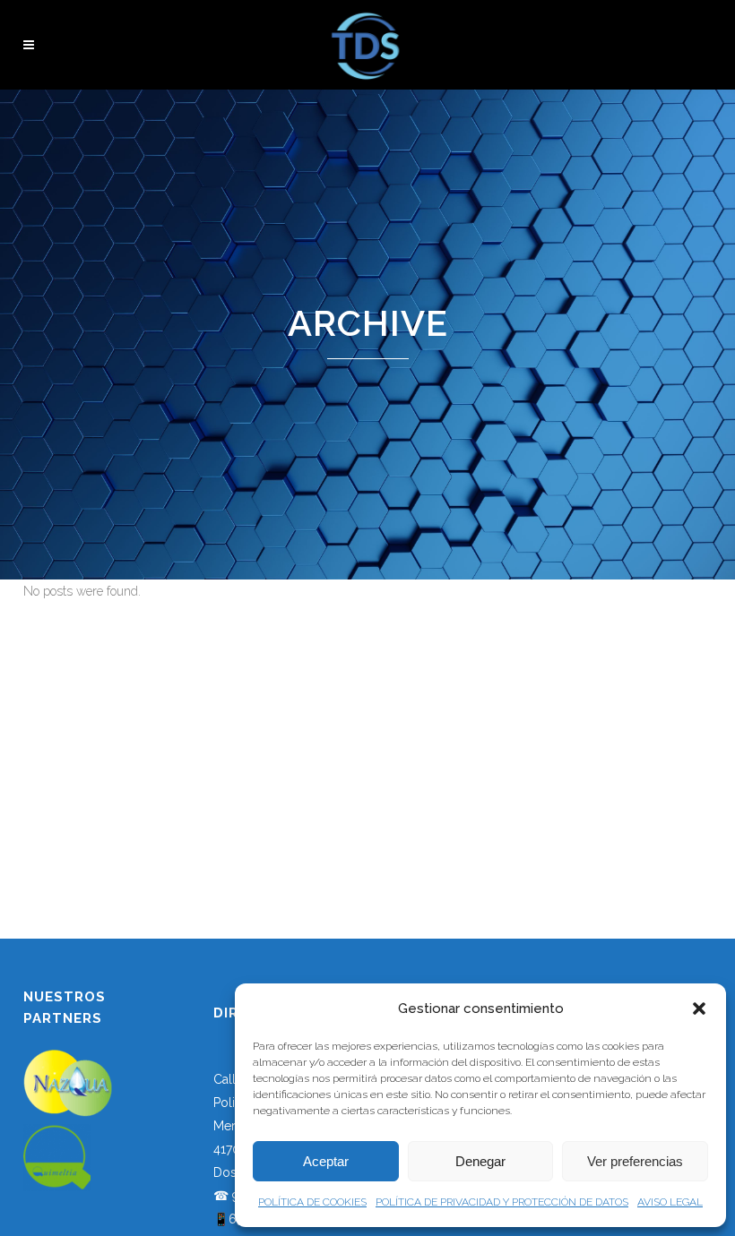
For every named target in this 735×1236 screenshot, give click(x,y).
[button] (699, 1008)
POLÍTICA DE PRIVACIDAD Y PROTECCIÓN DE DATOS (502, 1202)
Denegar (480, 1161)
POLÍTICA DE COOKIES (312, 1202)
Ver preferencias (635, 1161)
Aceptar (326, 1161)
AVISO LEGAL (670, 1202)
